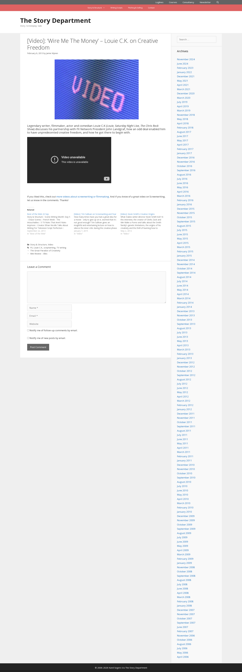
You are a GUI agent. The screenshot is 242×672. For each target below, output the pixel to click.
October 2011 (184, 422)
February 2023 (185, 67)
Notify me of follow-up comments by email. (54, 330)
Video (50, 244)
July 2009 (182, 537)
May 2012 (182, 392)
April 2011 (183, 447)
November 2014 (186, 264)
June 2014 (182, 285)
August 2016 (184, 174)
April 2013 (183, 345)
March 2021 (183, 89)
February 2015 (185, 251)
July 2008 (182, 584)
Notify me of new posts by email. (48, 338)
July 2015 (182, 230)
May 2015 (182, 238)
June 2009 (182, 541)
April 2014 (183, 294)
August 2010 (184, 481)
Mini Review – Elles (38, 253)
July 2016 (182, 178)
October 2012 (184, 371)
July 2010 (182, 486)
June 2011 (182, 439)
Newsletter (205, 2)
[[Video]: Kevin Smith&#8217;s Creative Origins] (144, 224)
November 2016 (186, 161)
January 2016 (184, 204)
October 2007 (184, 618)
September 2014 (186, 272)
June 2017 (182, 136)
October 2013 (184, 319)
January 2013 (184, 358)
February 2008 (185, 601)
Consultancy (188, 2)
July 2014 (182, 281)
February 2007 (185, 631)
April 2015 (183, 242)
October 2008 (184, 571)
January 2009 (184, 563)
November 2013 (186, 315)
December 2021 (186, 76)
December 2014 (186, 260)
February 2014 (185, 302)
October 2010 (184, 473)
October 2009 (184, 524)
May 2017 (182, 140)
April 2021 (183, 84)
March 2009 (183, 554)
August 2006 (184, 644)
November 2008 (186, 567)
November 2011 (186, 417)
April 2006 (183, 656)
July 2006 (182, 648)
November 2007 (186, 614)
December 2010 (186, 464)
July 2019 (182, 102)
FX (31, 247)
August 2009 (184, 533)
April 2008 (183, 592)
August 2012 (184, 379)
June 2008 (182, 588)
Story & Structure (95, 7)
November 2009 (186, 520)
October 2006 (184, 639)
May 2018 (182, 119)
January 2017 (184, 153)
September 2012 (186, 375)
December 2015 (186, 208)
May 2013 (182, 341)
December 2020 (186, 93)
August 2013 (184, 328)
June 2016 (182, 183)
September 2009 (186, 528)
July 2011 (182, 434)
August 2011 (184, 430)
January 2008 (184, 605)
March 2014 (183, 298)
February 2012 (185, 405)
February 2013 (185, 353)
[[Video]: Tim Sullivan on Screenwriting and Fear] (97, 224)
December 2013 (186, 311)
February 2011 (185, 456)
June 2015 (182, 234)
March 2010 (183, 503)
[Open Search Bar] (218, 2)
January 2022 (184, 72)
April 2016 (183, 191)
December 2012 (186, 362)
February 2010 (185, 507)
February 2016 (185, 200)
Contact (151, 7)
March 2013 (183, 349)
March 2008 (183, 597)
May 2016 (182, 187)
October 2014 (184, 268)
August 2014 (184, 277)
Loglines (159, 2)
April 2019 (183, 106)
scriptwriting (49, 247)
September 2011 (186, 426)
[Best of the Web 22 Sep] (50, 224)
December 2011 (186, 413)
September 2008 (186, 575)
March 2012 (183, 400)
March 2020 (183, 97)
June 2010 (182, 490)
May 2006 (182, 652)
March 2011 (183, 452)
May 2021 (182, 80)
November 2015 (186, 213)
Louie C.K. (38, 247)
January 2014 (184, 306)
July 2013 (182, 332)
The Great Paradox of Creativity (45, 250)
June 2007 (182, 627)
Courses (173, 2)
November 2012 (186, 366)
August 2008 (184, 580)
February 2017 (185, 149)
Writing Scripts (116, 7)
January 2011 (184, 460)
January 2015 (184, 255)
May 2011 (182, 443)
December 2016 (186, 157)
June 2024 (182, 63)
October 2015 (184, 217)
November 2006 (186, 635)
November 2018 (186, 114)
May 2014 (182, 289)
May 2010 (182, 494)
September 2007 (186, 622)
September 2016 (186, 170)
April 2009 (183, 550)
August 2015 (184, 225)
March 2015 (183, 247)
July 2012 (182, 383)
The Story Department (55, 20)
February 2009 (185, 558)
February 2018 (185, 127)
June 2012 (182, 388)
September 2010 (186, 477)
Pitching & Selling (135, 7)
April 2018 (183, 123)
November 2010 (186, 469)
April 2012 (183, 396)
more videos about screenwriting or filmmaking (82, 196)
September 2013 (186, 324)
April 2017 (183, 144)
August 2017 (184, 132)
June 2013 (182, 336)
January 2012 (184, 409)
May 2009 (182, 545)
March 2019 (183, 110)
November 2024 (186, 59)
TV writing (61, 247)
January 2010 (184, 511)
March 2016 (183, 195)
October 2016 (184, 166)
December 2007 (186, 610)
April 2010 (183, 499)
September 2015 (186, 221)
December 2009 (186, 516)
